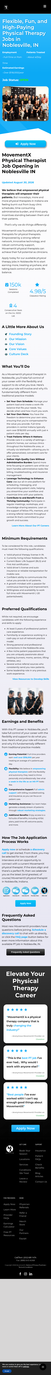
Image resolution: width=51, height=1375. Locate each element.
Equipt (22, 1238)
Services (23, 1164)
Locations (24, 1159)
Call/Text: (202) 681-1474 (25, 1257)
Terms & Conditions (25, 1267)
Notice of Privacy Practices (35, 1265)
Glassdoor (40, 1039)
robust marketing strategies (31, 810)
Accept (7, 1371)
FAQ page (21, 937)
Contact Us (41, 1181)
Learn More (10, 1209)
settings (26, 1367)
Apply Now (9, 1204)
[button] (27, 334)
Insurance (40, 1150)
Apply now (8, 849)
